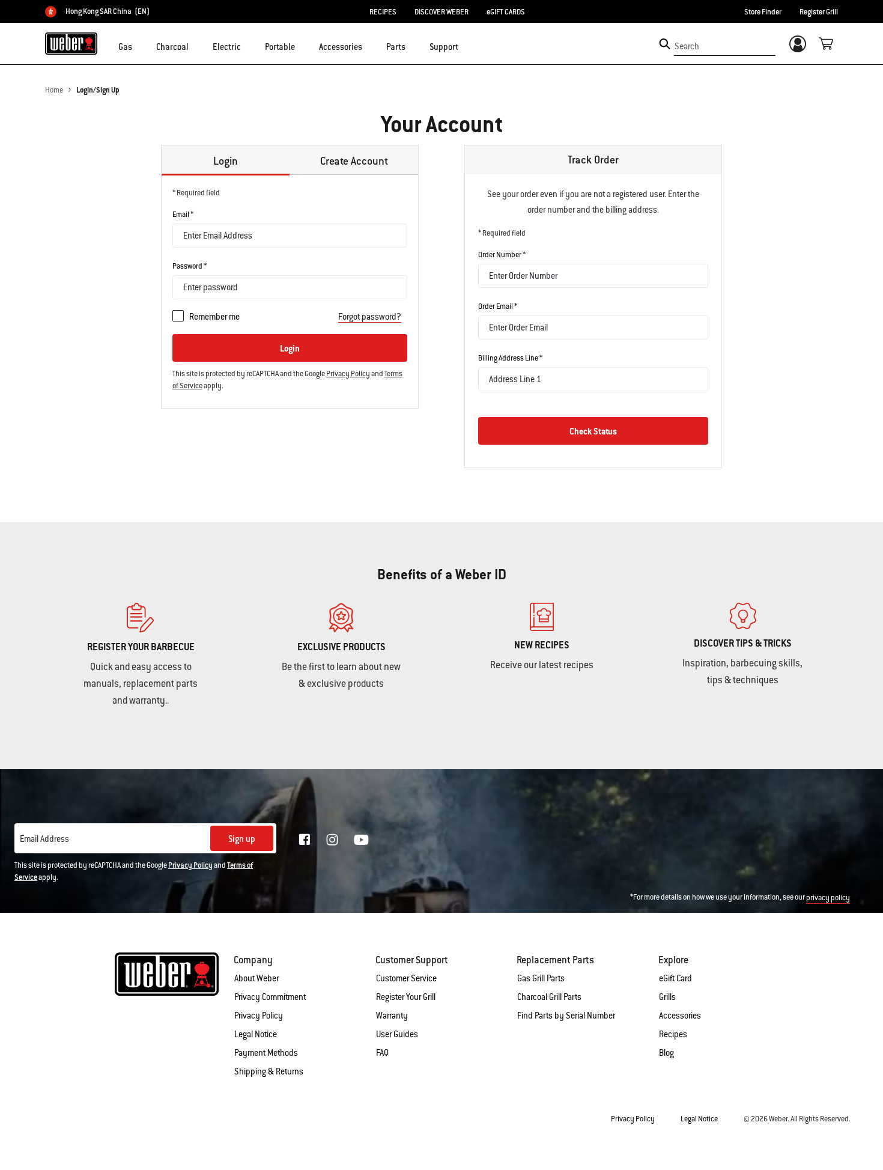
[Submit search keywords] (665, 44)
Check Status (593, 431)
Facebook (304, 839)
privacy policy (828, 898)
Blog (666, 1052)
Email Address (44, 838)
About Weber (256, 978)
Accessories (680, 1015)
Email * (182, 214)
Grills (667, 997)
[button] (139, 46)
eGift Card (675, 978)
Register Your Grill (405, 997)
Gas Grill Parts (541, 978)
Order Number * (502, 255)
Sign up (241, 838)
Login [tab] (225, 161)
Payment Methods (266, 1052)
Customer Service (406, 978)
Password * (189, 266)
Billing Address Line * (510, 358)
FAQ (382, 1052)
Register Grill (819, 12)
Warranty (392, 1015)
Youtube (361, 839)
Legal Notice (255, 1034)
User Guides (397, 1034)
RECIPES (382, 12)
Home (54, 90)
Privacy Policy (348, 374)
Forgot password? (369, 316)
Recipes (673, 1034)
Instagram (332, 839)
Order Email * (497, 306)
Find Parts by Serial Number (566, 1015)
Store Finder (762, 12)
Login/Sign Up (98, 90)
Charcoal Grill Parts (549, 997)
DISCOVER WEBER (441, 12)
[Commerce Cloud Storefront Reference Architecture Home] (71, 43)
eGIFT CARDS (506, 12)
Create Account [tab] (354, 161)
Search (687, 46)
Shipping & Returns (268, 1071)
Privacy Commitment (270, 997)
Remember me (214, 316)
